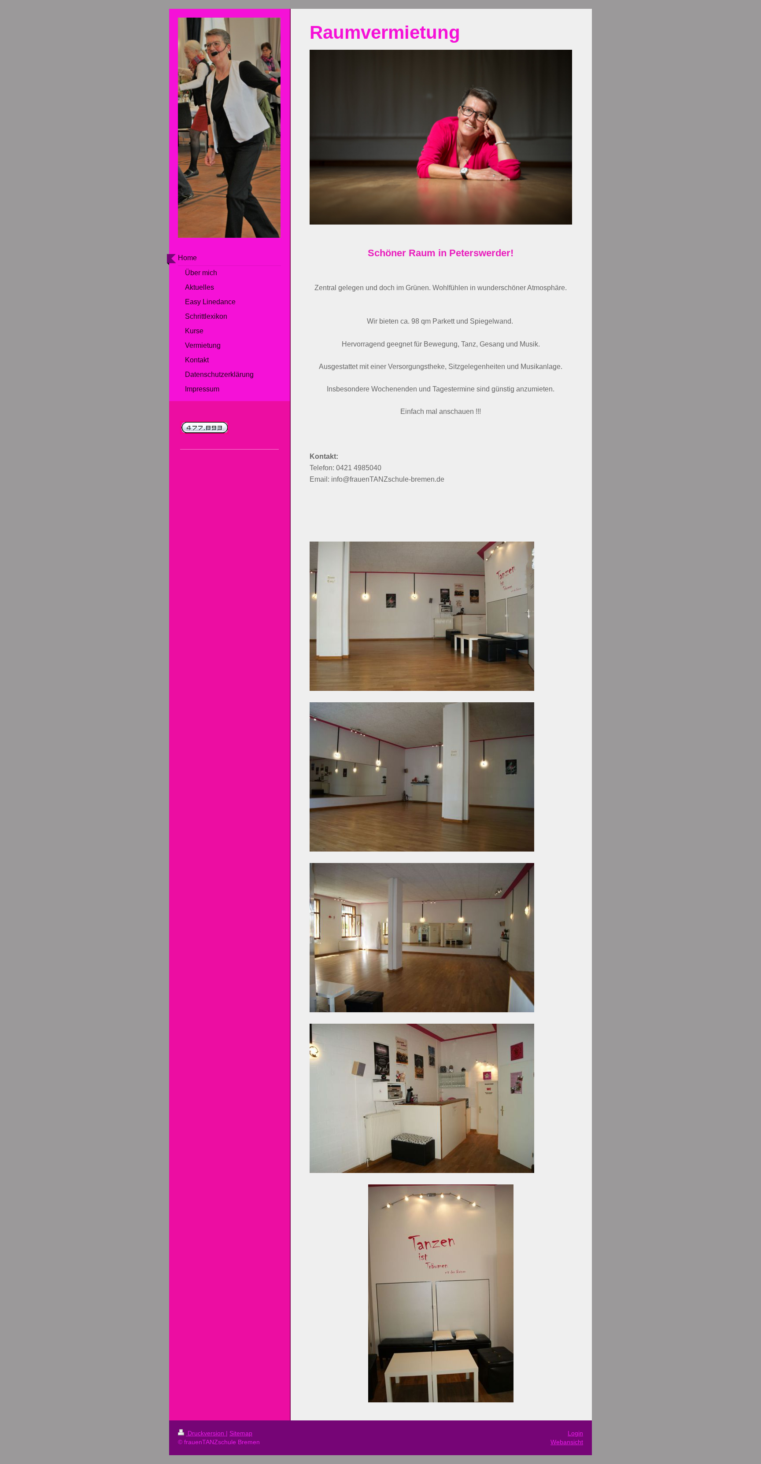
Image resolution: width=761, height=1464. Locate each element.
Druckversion (206, 1433)
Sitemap (240, 1433)
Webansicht (566, 1442)
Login (575, 1433)
